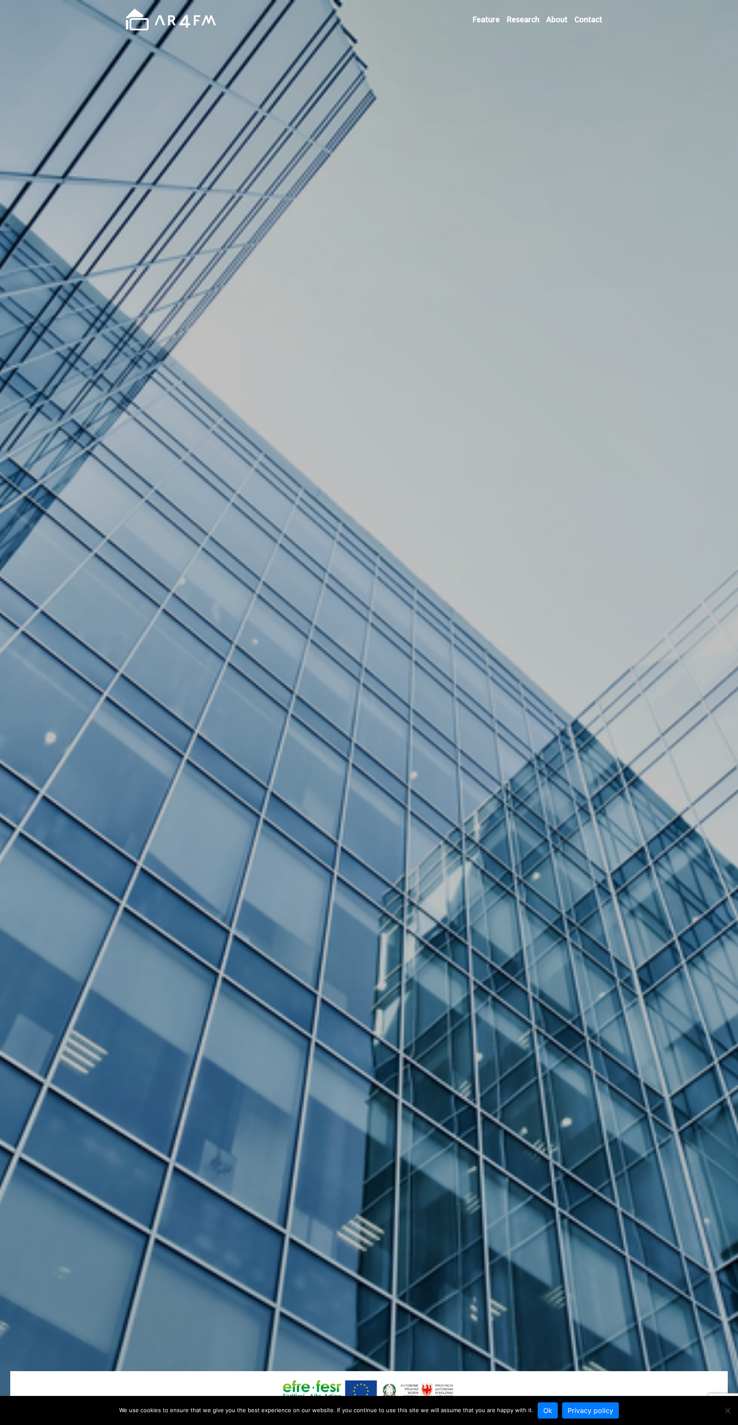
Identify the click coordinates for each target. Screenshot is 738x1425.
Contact (588, 19)
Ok (547, 1410)
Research (523, 19)
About (557, 19)
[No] (727, 1410)
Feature (486, 19)
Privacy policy (590, 1410)
